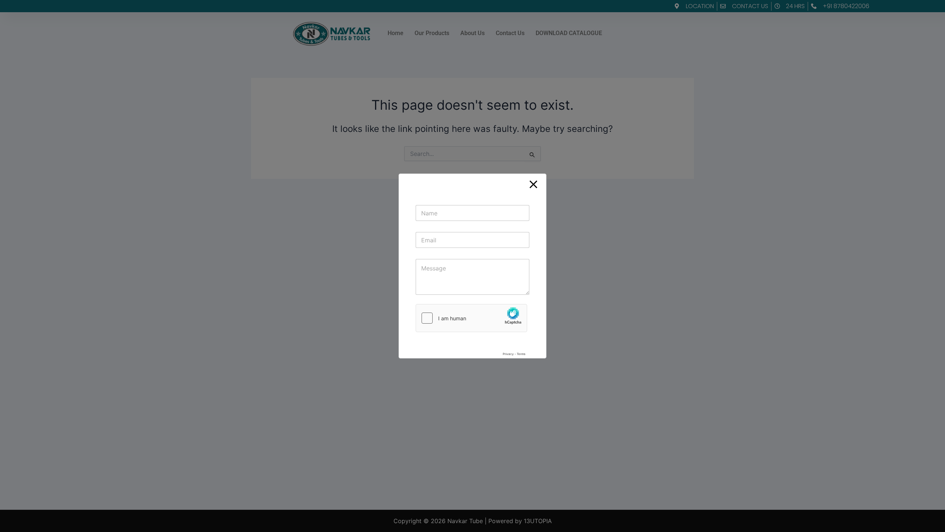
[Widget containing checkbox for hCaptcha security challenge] (472, 331)
